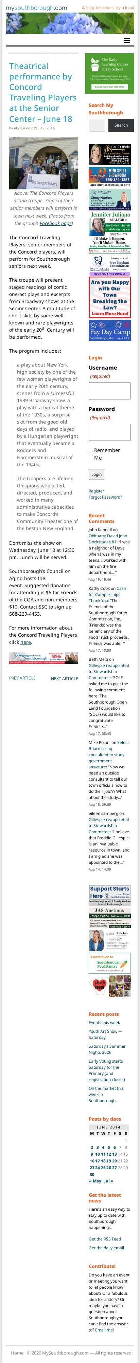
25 (103, 1168)
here (25, 642)
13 (114, 1154)
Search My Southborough (106, 109)
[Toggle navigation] (127, 40)
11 (103, 1154)
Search (121, 125)
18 (103, 1161)
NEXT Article (64, 679)
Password (102, 413)
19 (108, 1161)
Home (17, 1353)
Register (96, 491)
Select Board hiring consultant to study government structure (109, 755)
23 (92, 1168)
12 (108, 1154)
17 (97, 1161)
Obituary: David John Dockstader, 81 (108, 539)
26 (108, 1168)
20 (114, 1161)
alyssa (19, 128)
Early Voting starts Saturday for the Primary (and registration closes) (107, 1070)
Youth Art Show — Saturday (105, 1034)
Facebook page (56, 223)
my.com (36, 8)
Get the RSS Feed (105, 1239)
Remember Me (107, 454)
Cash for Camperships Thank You (107, 594)
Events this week (104, 1022)
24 (97, 1168)
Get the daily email (106, 1248)
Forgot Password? (105, 497)
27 (114, 1168)
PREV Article (22, 678)
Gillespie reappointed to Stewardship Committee (109, 671)
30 (92, 1174)
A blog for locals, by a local (108, 7)
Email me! (104, 1330)
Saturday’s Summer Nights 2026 (107, 1049)
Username (103, 371)
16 (92, 1161)
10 (97, 1154)
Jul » (108, 1181)
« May (95, 1181)
